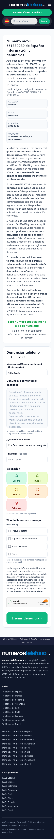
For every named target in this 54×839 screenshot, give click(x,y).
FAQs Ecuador (9, 802)
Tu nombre (16, 453)
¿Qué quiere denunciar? (18, 439)
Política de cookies (9, 826)
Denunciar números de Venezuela (18, 759)
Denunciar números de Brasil (16, 764)
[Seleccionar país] (7, 21)
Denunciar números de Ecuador (17, 755)
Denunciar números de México (17, 735)
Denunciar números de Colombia (18, 739)
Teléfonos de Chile (11, 712)
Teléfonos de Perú (11, 707)
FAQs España (8, 777)
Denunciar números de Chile (16, 751)
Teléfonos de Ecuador (12, 716)
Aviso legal (21, 822)
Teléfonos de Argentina (13, 703)
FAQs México (8, 781)
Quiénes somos (8, 822)
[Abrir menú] (49, 5)
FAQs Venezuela (10, 806)
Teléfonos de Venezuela (13, 720)
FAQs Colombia (9, 786)
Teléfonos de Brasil (11, 724)
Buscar (44, 21)
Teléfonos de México (12, 695)
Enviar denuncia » (27, 618)
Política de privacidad (36, 822)
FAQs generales (10, 772)
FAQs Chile (7, 798)
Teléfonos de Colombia (13, 699)
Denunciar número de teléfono (27, 12)
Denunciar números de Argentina (18, 743)
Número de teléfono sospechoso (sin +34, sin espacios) (24, 365)
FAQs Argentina (9, 790)
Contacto (22, 826)
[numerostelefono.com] (27, 5)
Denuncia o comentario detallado (21, 382)
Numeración (45, 639)
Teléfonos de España (28, 639)
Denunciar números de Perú (16, 747)
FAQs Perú (7, 794)
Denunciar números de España (17, 731)
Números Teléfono (10, 639)
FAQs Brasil (7, 810)
